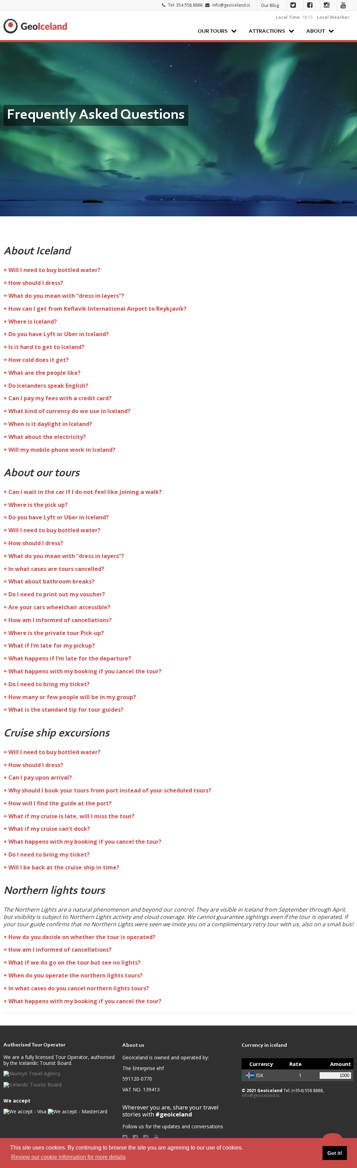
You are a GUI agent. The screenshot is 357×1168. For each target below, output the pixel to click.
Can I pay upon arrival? (40, 777)
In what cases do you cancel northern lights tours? (78, 988)
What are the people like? (44, 373)
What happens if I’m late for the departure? (69, 658)
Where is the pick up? (38, 505)
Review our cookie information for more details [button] (68, 1157)
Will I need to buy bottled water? (54, 270)
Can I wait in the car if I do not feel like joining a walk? (85, 492)
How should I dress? (35, 283)
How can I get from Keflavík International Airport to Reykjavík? (97, 308)
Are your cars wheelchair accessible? (59, 607)
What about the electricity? (47, 437)
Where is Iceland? (32, 321)
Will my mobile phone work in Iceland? (61, 450)
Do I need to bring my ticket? (49, 684)
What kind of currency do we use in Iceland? (69, 411)
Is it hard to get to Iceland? (46, 347)
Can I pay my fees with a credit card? (60, 398)
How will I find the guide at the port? (60, 803)
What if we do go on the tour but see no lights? (74, 962)
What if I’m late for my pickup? (51, 645)
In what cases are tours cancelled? (56, 569)
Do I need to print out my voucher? (56, 594)
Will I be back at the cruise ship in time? (63, 867)
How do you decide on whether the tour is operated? (81, 937)
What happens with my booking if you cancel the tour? (84, 671)
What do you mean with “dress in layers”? (66, 296)
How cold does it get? (38, 360)
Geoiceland (34, 26)
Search (346, 31)
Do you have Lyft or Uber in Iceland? (58, 334)
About (315, 31)
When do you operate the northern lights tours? (75, 975)
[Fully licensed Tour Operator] (31, 1074)
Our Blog (270, 5)
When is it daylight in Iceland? (50, 424)
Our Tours (213, 31)
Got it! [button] (334, 1153)
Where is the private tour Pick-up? (56, 633)
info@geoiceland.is (231, 5)
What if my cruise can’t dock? (49, 829)
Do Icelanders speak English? (48, 385)
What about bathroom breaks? (51, 581)
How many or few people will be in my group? (72, 697)
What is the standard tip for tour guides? (65, 709)
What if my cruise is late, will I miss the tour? (71, 816)
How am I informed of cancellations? (60, 620)
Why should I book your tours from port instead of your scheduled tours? (109, 790)
